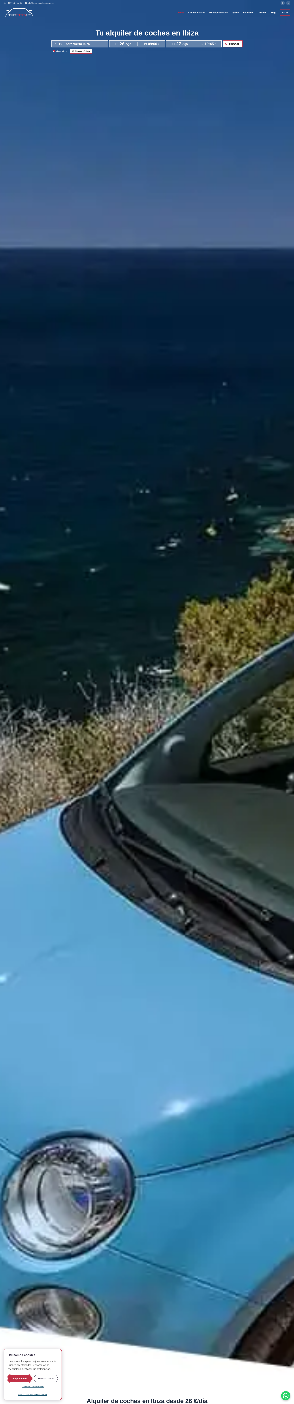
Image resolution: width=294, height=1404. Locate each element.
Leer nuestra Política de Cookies (32, 1394)
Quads (235, 12)
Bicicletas (248, 12)
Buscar (234, 44)
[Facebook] (283, 3)
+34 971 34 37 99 (14, 3)
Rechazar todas (46, 1378)
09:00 (153, 44)
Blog (273, 12)
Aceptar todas (19, 1378)
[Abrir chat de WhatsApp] (285, 1395)
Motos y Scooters (218, 12)
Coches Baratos (196, 12)
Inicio (181, 12)
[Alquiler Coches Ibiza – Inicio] (19, 12)
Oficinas (262, 12)
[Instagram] (288, 3)
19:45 (210, 44)
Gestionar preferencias (33, 1386)
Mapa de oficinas (82, 51)
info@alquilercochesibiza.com (41, 3)
